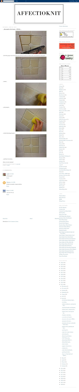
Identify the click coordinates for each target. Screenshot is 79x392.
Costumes (61, 103)
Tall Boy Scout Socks (63, 254)
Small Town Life (62, 163)
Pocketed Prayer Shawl (64, 221)
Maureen (8, 182)
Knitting (61, 133)
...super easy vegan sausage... (68, 332)
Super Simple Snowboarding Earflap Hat (67, 247)
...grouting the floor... (66, 352)
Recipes (60, 157)
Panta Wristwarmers (63, 219)
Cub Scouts (61, 109)
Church (60, 100)
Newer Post (5, 218)
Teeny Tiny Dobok (63, 256)
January (63, 366)
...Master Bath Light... (66, 342)
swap (60, 164)
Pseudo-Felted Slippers (64, 223)
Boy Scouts (61, 95)
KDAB (60, 199)
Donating (61, 114)
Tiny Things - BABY (63, 173)
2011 (62, 374)
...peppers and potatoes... (67, 346)
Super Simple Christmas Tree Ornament (67, 238)
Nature (60, 143)
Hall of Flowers (62, 197)
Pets (60, 150)
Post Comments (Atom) (13, 221)
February (64, 364)
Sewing (60, 161)
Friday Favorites (62, 119)
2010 (62, 376)
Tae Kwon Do (62, 166)
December (64, 286)
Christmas (61, 98)
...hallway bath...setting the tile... (68, 309)
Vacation (61, 178)
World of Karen (62, 195)
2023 (62, 268)
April (63, 360)
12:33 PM (13, 182)
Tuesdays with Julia (63, 175)
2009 (62, 378)
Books (60, 93)
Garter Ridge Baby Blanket (65, 216)
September (64, 292)
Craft (60, 105)
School (60, 159)
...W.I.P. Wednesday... (66, 338)
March (63, 362)
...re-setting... (64, 302)
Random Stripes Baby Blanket (65, 225)
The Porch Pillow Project (64, 170)
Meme (60, 135)
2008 (62, 380)
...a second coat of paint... (67, 317)
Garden (60, 123)
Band (60, 88)
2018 (62, 278)
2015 (62, 284)
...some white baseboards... (67, 350)
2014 (62, 368)
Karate (60, 131)
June (63, 298)
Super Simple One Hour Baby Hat (66, 242)
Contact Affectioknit (63, 26)
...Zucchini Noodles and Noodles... (69, 307)
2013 (62, 370)
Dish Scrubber (62, 212)
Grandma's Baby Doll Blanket (65, 218)
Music (60, 142)
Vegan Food (61, 180)
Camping (61, 96)
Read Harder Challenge (64, 156)
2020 (62, 274)
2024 (62, 266)
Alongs (60, 86)
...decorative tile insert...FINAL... (68, 319)
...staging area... (65, 348)
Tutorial (60, 177)
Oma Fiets (61, 145)
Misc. (60, 136)
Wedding (61, 187)
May (63, 358)
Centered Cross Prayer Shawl (65, 211)
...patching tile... (65, 330)
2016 (62, 282)
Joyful (8, 174)
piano (60, 152)
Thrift (60, 171)
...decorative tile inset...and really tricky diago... (68, 323)
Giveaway (61, 124)
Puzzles (60, 154)
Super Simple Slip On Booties (65, 245)
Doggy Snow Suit (63, 214)
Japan (60, 130)
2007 (62, 382)
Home (8, 165)
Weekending (61, 189)
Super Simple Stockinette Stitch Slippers (67, 249)
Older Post (57, 218)
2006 (62, 384)
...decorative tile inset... (66, 321)
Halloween (61, 126)
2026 (62, 262)
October (64, 290)
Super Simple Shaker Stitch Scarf (66, 244)
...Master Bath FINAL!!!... (67, 340)
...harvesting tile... (65, 334)
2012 (62, 372)
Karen (8, 190)
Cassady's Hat (62, 209)
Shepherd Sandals (63, 230)
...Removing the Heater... (67, 336)
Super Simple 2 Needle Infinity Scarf (66, 235)
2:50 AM (12, 174)
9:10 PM (11, 190)
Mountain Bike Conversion (65, 140)
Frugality (61, 121)
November (64, 288)
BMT (60, 91)
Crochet (60, 107)
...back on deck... (65, 344)
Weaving (61, 185)
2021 (62, 272)
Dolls (60, 112)
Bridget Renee (62, 201)
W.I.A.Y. (61, 182)
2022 (62, 270)
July (63, 296)
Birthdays (61, 89)
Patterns (60, 149)
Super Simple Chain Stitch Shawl (66, 237)
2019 (62, 276)
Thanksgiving (62, 168)
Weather (61, 184)
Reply (8, 178)
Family (60, 117)
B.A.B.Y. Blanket (62, 207)
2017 (62, 280)
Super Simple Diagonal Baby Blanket (67, 240)
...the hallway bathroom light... (68, 300)
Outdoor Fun (61, 147)
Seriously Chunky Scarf (64, 228)
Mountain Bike (62, 138)
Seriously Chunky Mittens (64, 226)
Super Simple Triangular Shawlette (66, 251)
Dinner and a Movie (63, 110)
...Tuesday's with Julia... (66, 315)
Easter (60, 116)
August (63, 294)
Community (61, 102)
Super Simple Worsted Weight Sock (66, 252)
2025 (62, 264)
